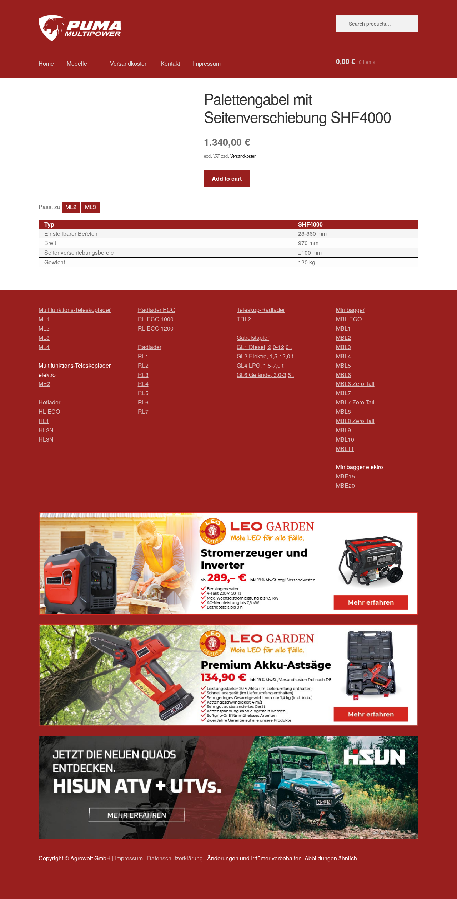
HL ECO (49, 411)
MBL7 (343, 393)
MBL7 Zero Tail (355, 402)
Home (46, 63)
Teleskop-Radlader (261, 310)
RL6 (143, 402)
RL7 (143, 411)
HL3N (46, 439)
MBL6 (343, 375)
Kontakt (170, 63)
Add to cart (227, 178)
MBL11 (345, 448)
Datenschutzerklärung (175, 858)
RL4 (143, 383)
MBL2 (343, 337)
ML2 (70, 207)
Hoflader (49, 402)
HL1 (44, 421)
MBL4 (343, 356)
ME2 (44, 383)
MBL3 (343, 347)
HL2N (46, 430)
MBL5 (343, 365)
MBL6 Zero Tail (355, 383)
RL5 (143, 393)
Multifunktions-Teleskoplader (75, 310)
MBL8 (343, 411)
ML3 (90, 207)
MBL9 (343, 430)
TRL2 (244, 319)
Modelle (77, 63)
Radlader (149, 347)
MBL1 (343, 328)
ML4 (44, 347)
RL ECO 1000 (156, 319)
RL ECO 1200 (156, 328)
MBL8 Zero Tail (355, 421)
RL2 (143, 365)
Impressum (207, 63)
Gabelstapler (253, 337)
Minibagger (350, 310)
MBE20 (345, 485)
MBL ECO (349, 319)
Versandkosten (129, 63)
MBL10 (345, 439)
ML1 (44, 319)
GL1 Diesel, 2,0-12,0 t (264, 347)
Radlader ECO (156, 310)
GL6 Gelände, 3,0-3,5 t (265, 375)
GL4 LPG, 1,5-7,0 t (260, 365)
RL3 (143, 375)
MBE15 (345, 476)
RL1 (143, 356)
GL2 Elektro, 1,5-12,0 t (265, 356)
